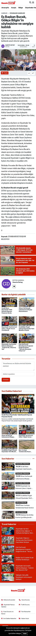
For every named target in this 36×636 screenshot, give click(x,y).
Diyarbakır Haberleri (17, 13)
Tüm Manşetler (26, 611)
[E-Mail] (14, 286)
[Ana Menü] (33, 2)
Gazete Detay (17, 282)
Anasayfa (5, 8)
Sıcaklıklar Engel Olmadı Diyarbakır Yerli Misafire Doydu (26, 328)
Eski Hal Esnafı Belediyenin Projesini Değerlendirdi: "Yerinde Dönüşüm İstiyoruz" (26, 347)
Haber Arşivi (25, 618)
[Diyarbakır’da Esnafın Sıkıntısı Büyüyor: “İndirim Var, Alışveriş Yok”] (9, 338)
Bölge (20, 8)
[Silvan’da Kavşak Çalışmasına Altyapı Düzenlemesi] (26, 302)
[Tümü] (33, 459)
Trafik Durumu (25, 604)
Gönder (6, 380)
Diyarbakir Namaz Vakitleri (8, 606)
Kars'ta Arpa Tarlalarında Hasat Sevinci (24, 506)
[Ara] (30, 2)
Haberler (4, 13)
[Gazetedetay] (8, 2)
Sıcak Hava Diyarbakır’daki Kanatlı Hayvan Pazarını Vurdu (23, 468)
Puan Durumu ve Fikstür (7, 612)
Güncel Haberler (21, 502)
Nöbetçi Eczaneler (9, 600)
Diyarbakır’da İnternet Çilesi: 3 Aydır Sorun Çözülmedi (9, 328)
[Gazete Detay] (6, 284)
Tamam (24, 633)
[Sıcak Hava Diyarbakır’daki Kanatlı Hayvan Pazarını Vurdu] (9, 302)
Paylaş (6, 73)
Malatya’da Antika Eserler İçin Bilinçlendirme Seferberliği (24, 516)
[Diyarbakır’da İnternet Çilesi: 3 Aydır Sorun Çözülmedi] (9, 321)
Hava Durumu (26, 600)
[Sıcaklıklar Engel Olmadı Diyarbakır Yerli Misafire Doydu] (26, 321)
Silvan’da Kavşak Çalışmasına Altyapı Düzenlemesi (25, 309)
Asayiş (13, 8)
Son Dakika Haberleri (9, 618)
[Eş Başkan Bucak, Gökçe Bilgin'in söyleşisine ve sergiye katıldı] (18, 60)
